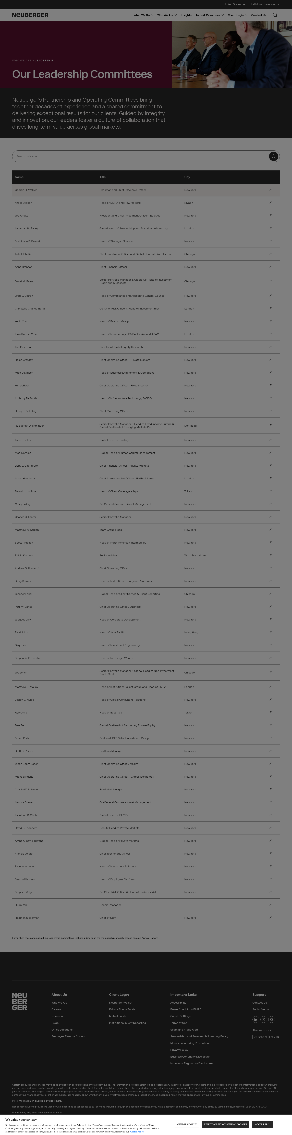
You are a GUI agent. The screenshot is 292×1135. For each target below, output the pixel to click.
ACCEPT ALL (262, 1124)
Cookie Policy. (137, 1131)
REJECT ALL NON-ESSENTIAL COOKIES (225, 1124)
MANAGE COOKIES (187, 1124)
